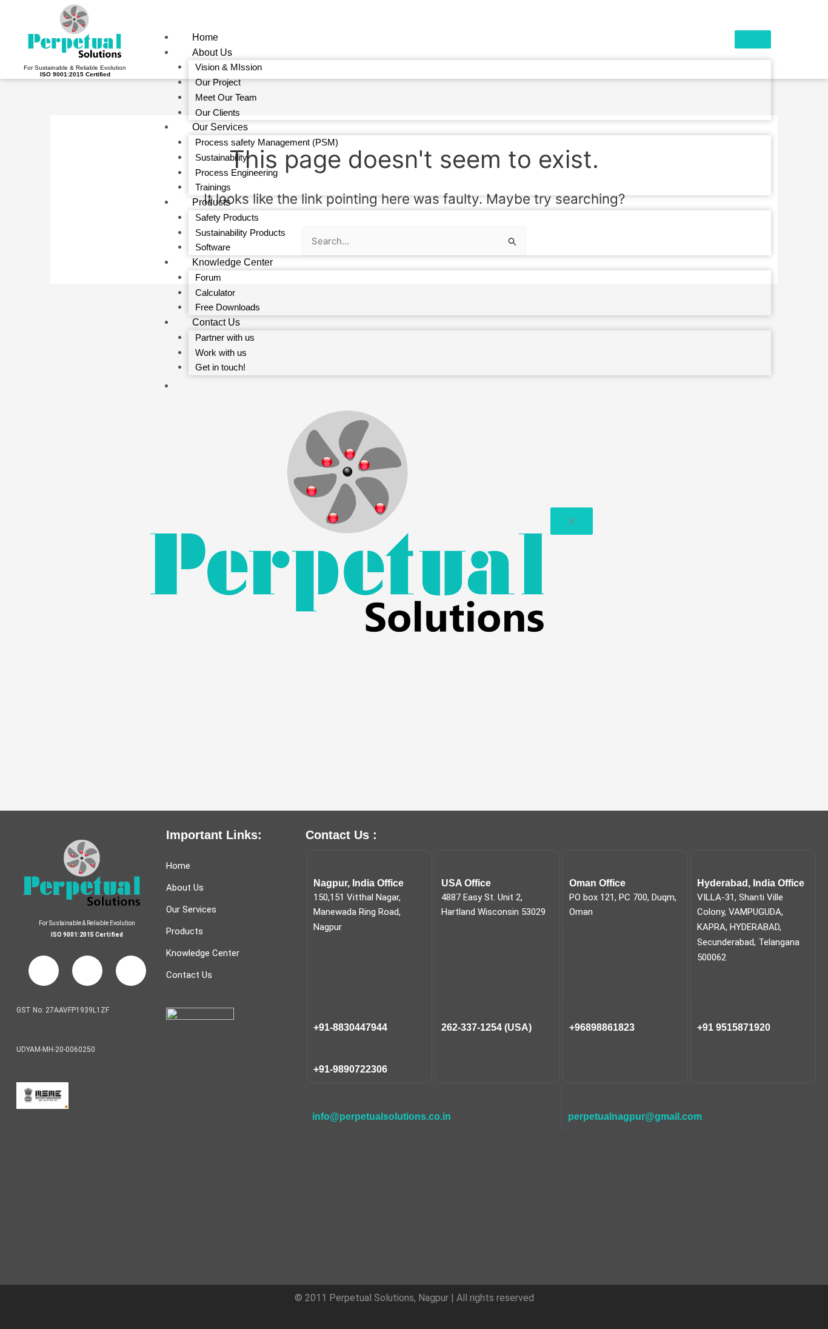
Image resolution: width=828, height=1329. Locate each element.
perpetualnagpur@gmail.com (635, 1116)
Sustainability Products (240, 232)
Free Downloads (227, 307)
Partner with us (225, 337)
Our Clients (217, 112)
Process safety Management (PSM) (266, 142)
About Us (212, 52)
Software (212, 247)
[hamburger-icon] (753, 39)
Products (211, 202)
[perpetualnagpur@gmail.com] (576, 1098)
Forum (208, 277)
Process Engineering (236, 172)
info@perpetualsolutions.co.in (381, 1116)
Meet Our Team (226, 97)
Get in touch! (220, 367)
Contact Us (216, 322)
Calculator (215, 292)
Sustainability (221, 157)
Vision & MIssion (228, 67)
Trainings (213, 187)
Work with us (221, 352)
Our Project (218, 82)
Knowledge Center (232, 262)
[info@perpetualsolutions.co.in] (320, 1098)
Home (205, 37)
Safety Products (227, 217)
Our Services (220, 127)
